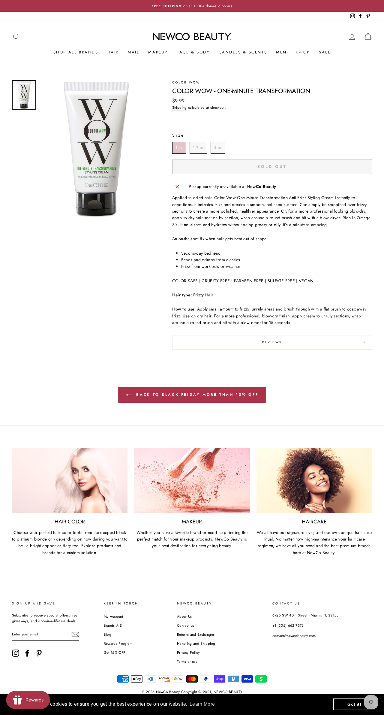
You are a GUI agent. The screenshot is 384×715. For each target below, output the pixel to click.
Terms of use (187, 661)
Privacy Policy (188, 652)
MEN (281, 52)
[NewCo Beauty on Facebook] (27, 653)
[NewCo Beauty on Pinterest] (39, 653)
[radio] (179, 148)
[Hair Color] (70, 480)
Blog (107, 634)
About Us (184, 616)
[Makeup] (192, 480)
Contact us (185, 625)
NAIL (133, 52)
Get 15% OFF (114, 652)
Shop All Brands (75, 52)
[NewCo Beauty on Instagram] (15, 653)
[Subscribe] (75, 634)
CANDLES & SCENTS (243, 52)
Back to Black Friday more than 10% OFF (196, 394)
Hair (113, 52)
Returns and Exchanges (195, 634)
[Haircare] (314, 480)
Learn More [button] (202, 704)
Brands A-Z (113, 625)
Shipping (179, 107)
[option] (192, 6)
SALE (325, 52)
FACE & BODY (193, 52)
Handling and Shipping (196, 643)
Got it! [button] (354, 704)
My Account (113, 616)
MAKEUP (158, 52)
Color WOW (186, 82)
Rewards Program (118, 643)
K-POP (303, 52)
